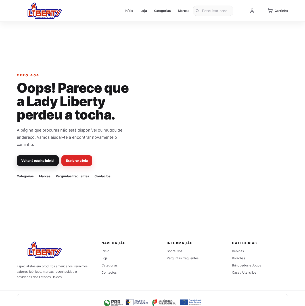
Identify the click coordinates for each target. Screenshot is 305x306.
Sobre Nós (174, 251)
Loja (143, 11)
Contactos (102, 176)
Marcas (183, 11)
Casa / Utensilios (244, 272)
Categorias (162, 11)
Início (129, 11)
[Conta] (252, 10)
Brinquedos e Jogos (246, 265)
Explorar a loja (77, 160)
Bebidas (238, 251)
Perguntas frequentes (72, 176)
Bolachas (238, 258)
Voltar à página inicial (37, 160)
